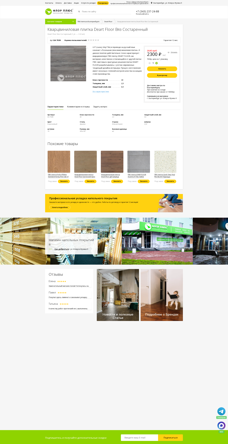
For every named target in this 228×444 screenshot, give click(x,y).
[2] (91, 40)
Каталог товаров (55, 21)
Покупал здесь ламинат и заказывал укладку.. (68, 297)
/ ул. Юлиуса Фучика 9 (71, 249)
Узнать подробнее (60, 207)
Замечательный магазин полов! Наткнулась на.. (69, 286)
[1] (88, 40)
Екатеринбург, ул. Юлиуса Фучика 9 (167, 3)
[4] (96, 40)
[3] (93, 40)
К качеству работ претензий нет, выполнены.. (68, 308)
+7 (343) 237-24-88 (147, 11)
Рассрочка (103, 3)
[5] (98, 40)
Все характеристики (101, 91)
